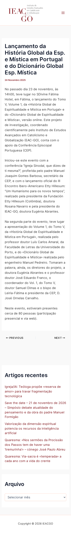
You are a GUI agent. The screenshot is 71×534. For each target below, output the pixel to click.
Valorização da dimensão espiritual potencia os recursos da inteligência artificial (32, 428)
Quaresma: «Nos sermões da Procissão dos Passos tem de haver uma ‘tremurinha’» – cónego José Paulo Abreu (35, 444)
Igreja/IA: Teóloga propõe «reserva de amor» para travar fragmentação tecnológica (33, 391)
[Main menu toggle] (63, 12)
